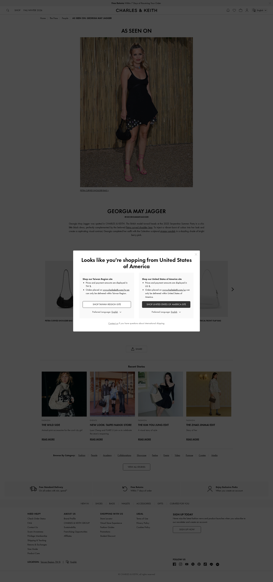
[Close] (196, 254)
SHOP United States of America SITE (166, 304)
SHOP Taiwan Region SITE (107, 304)
